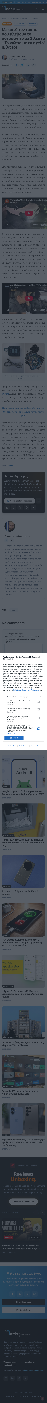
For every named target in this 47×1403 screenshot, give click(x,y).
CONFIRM (14, 738)
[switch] (38, 702)
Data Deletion (11, 746)
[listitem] (23, 697)
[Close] (43, 657)
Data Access (23, 746)
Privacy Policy (36, 746)
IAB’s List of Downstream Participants (26, 690)
